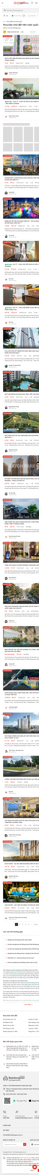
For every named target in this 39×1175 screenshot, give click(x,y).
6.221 (36, 924)
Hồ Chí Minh (9, 1019)
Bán (4, 21)
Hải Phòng (8, 1028)
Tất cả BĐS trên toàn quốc (14, 21)
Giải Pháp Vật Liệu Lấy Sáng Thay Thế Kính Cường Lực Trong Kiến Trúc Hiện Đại (17, 1057)
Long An (33, 1028)
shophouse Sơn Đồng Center (17, 972)
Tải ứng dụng (24, 3)
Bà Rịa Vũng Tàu (10, 1031)
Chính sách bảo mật (26, 1158)
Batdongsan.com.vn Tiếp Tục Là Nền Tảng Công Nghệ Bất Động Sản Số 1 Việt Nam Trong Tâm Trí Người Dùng (17, 1048)
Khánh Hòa (8, 1025)
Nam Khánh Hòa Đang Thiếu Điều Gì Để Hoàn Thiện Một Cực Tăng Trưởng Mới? (17, 1065)
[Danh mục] (2, 3)
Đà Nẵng (8, 1022)
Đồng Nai (33, 1025)
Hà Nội (33, 1019)
